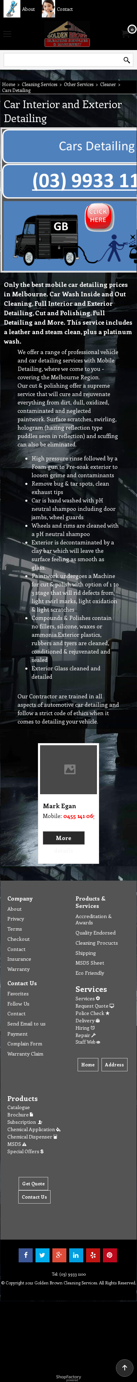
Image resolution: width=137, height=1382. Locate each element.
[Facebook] (26, 1255)
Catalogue (18, 1107)
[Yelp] (93, 1255)
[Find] (127, 60)
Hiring (83, 1027)
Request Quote (93, 1005)
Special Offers (23, 1151)
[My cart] (125, 34)
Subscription (22, 1122)
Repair (83, 1035)
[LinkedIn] (76, 1255)
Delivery (86, 1020)
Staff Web (86, 1042)
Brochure (18, 1114)
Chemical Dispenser (30, 1136)
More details (63, 844)
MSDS (14, 1144)
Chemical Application (31, 1129)
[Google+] (59, 1255)
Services (86, 998)
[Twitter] (42, 1255)
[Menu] (7, 34)
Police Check (90, 1013)
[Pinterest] (110, 1255)
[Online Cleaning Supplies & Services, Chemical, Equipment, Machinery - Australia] (67, 34)
